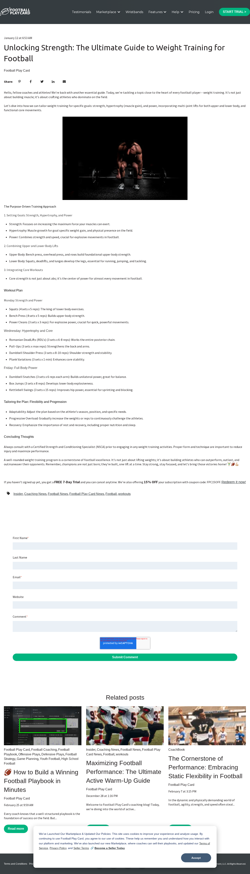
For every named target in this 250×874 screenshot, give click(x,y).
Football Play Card (17, 70)
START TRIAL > (234, 11)
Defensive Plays (52, 754)
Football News (58, 494)
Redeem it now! (233, 482)
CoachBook (176, 749)
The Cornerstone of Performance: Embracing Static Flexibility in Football (205, 767)
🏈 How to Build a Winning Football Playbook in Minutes (41, 781)
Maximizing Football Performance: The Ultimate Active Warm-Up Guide (123, 771)
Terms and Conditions (15, 863)
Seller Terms (81, 848)
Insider (18, 494)
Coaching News (35, 494)
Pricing (194, 12)
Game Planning (27, 758)
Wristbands (134, 12)
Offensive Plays (29, 754)
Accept (196, 857)
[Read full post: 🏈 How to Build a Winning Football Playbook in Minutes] (42, 725)
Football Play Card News (86, 494)
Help (175, 12)
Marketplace (106, 12)
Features (155, 12)
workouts (124, 494)
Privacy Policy (58, 848)
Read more (16, 828)
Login (209, 12)
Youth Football (50, 758)
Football (111, 494)
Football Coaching (44, 749)
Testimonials (81, 12)
